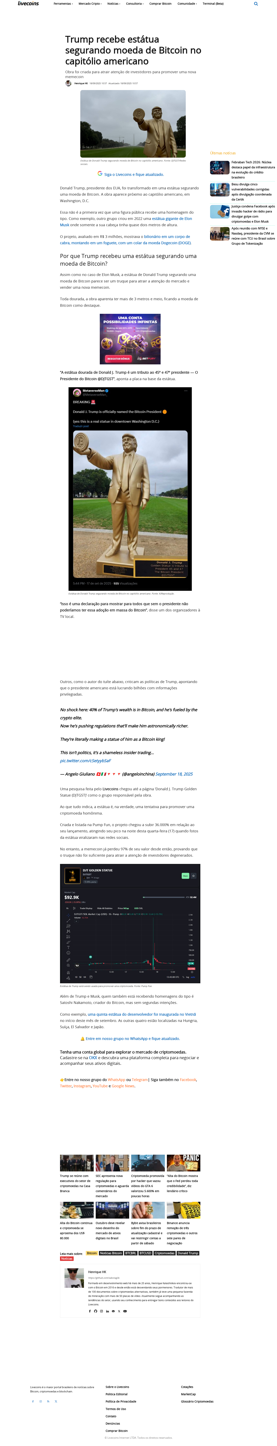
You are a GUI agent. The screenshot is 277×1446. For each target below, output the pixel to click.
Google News (123, 1085)
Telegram (140, 1079)
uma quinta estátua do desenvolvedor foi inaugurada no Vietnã (142, 1014)
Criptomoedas (164, 1253)
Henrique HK (81, 83)
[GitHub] (95, 1310)
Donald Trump (188, 1253)
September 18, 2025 (173, 774)
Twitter (66, 1085)
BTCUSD (145, 1253)
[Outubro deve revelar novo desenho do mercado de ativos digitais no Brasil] (112, 1210)
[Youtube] (125, 1310)
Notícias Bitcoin (111, 1253)
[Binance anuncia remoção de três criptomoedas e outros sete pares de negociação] (184, 1210)
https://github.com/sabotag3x (103, 1277)
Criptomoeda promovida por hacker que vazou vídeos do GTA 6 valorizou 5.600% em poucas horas (147, 1186)
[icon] (256, 4)
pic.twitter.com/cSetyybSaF (85, 760)
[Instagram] (101, 1310)
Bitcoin (92, 1253)
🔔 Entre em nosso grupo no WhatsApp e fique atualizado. (130, 1038)
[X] (119, 1310)
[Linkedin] (107, 1310)
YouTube (100, 1085)
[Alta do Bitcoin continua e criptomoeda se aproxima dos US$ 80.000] (77, 1210)
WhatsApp (116, 1079)
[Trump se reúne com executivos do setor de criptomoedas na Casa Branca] (77, 1163)
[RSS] (48, 1401)
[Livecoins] (28, 4)
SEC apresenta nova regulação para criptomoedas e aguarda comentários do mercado (112, 1186)
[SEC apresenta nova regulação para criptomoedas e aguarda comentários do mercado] (112, 1163)
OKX (93, 1057)
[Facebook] (89, 1310)
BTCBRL (130, 1253)
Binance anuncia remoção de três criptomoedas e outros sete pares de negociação (182, 1233)
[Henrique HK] (69, 83)
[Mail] (113, 1310)
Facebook (188, 1079)
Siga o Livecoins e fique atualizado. (134, 174)
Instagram (82, 1085)
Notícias (66, 1258)
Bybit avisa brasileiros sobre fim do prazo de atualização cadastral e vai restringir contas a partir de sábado (146, 1233)
